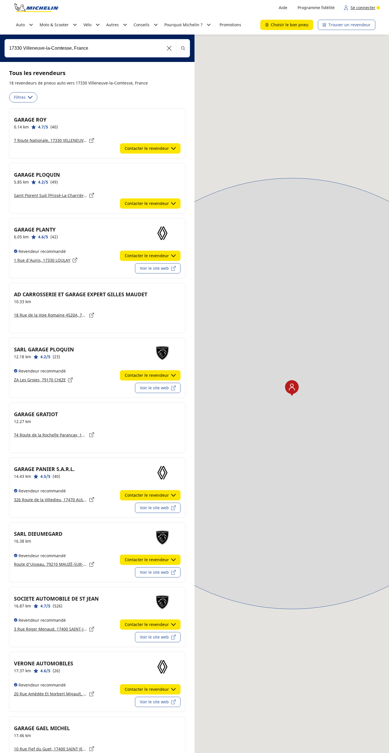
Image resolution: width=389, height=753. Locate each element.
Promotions (230, 24)
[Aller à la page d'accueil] (36, 8)
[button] (169, 48)
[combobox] (97, 48)
